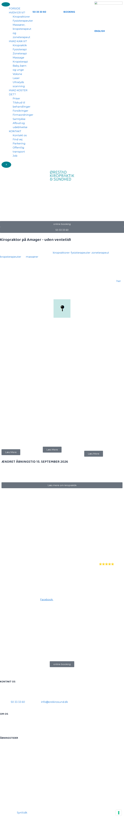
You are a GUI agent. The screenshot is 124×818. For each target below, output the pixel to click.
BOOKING (69, 12)
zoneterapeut (100, 252)
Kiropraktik (20, 45)
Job (15, 155)
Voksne (17, 74)
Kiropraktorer (21, 16)
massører (32, 256)
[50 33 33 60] (36, 5)
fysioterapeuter (80, 252)
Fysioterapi (20, 49)
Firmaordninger (23, 114)
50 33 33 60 (39, 12)
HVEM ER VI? (17, 12)
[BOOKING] (67, 5)
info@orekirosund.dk (54, 701)
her (118, 281)
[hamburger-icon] (6, 4)
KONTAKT (15, 131)
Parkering (19, 143)
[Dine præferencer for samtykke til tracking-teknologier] (119, 813)
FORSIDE (14, 8)
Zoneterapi (20, 53)
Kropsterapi (20, 61)
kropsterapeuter (10, 256)
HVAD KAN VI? (18, 41)
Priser (16, 98)
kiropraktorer (61, 252)
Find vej (17, 139)
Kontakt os (20, 135)
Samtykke (19, 119)
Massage (18, 57)
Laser (16, 78)
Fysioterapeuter (23, 20)
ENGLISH (100, 31)
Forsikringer (20, 110)
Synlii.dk (22, 812)
